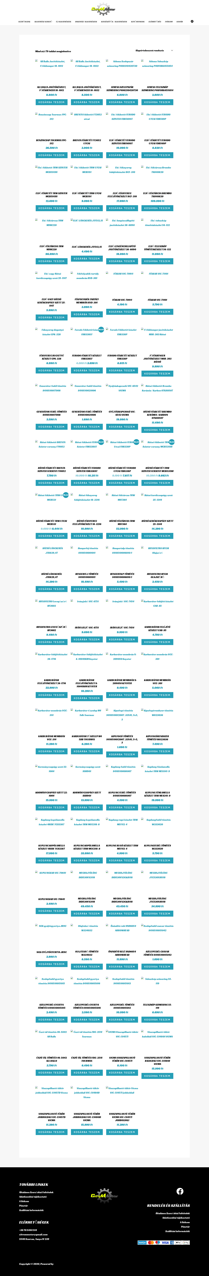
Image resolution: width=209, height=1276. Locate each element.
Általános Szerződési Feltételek (36, 1192)
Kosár (180, 21)
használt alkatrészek (86, 21)
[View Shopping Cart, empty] (190, 21)
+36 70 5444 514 (28, 1230)
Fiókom (169, 21)
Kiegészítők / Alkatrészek (114, 21)
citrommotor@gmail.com (33, 1234)
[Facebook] (180, 1191)
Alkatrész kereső (43, 21)
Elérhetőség (155, 21)
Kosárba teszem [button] (52, 102)
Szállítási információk (31, 1210)
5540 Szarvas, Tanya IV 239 (34, 1239)
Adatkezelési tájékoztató (33, 1196)
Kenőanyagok (138, 21)
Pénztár (23, 1205)
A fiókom (24, 1201)
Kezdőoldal (24, 21)
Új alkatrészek (63, 21)
